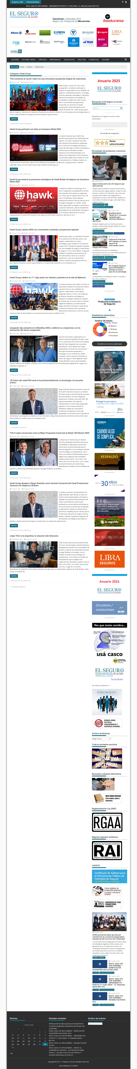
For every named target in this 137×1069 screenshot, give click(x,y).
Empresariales (55, 60)
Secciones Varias (28, 60)
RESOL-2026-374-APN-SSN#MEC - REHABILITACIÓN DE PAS (46, 6)
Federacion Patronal (110, 257)
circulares (95, 972)
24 (13, 1044)
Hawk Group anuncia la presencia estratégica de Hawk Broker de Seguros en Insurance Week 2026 (49, 180)
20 (29, 1041)
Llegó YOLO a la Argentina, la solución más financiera (34, 536)
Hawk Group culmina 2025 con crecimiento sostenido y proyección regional (44, 229)
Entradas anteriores (18, 587)
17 (13, 1041)
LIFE (106, 204)
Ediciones (15, 60)
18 (18, 1041)
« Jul (11, 1053)
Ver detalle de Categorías (109, 133)
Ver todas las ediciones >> (101, 685)
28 (34, 1044)
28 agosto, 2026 (98, 932)
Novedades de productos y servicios (103, 207)
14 (34, 1038)
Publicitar (82, 60)
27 (29, 1044)
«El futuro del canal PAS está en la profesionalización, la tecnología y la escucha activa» (46, 381)
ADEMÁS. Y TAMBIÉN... (99, 957)
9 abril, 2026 (113, 263)
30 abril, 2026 (114, 237)
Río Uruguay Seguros (98, 286)
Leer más (14, 119)
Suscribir (105, 60)
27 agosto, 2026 (114, 961)
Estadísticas (94, 60)
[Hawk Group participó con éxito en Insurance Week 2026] (34, 136)
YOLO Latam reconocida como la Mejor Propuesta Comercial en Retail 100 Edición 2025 (49, 433)
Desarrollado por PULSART (68, 1066)
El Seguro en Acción (28, 82)
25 (18, 1044)
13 (29, 1038)
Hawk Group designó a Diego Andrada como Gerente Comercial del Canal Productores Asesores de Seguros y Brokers (49, 484)
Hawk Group (28, 123)
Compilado (42, 60)
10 (13, 1038)
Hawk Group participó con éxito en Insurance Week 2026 (35, 129)
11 (18, 1038)
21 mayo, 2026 (98, 181)
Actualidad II (14, 427)
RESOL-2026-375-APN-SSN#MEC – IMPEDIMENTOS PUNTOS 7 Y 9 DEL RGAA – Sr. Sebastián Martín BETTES (67, 1038)
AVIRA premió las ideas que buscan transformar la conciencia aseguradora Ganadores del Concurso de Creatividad (67, 1026)
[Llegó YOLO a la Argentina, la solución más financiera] (34, 543)
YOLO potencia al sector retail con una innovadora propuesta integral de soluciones (48, 79)
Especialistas (69, 60)
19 (23, 1041)
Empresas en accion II (17, 123)
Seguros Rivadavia (119, 233)
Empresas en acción (17, 174)
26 (23, 1044)
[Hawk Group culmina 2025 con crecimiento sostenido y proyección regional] (34, 236)
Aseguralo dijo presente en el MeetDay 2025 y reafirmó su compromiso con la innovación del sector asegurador (45, 329)
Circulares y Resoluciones (107, 972)
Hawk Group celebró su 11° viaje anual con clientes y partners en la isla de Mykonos (48, 277)
